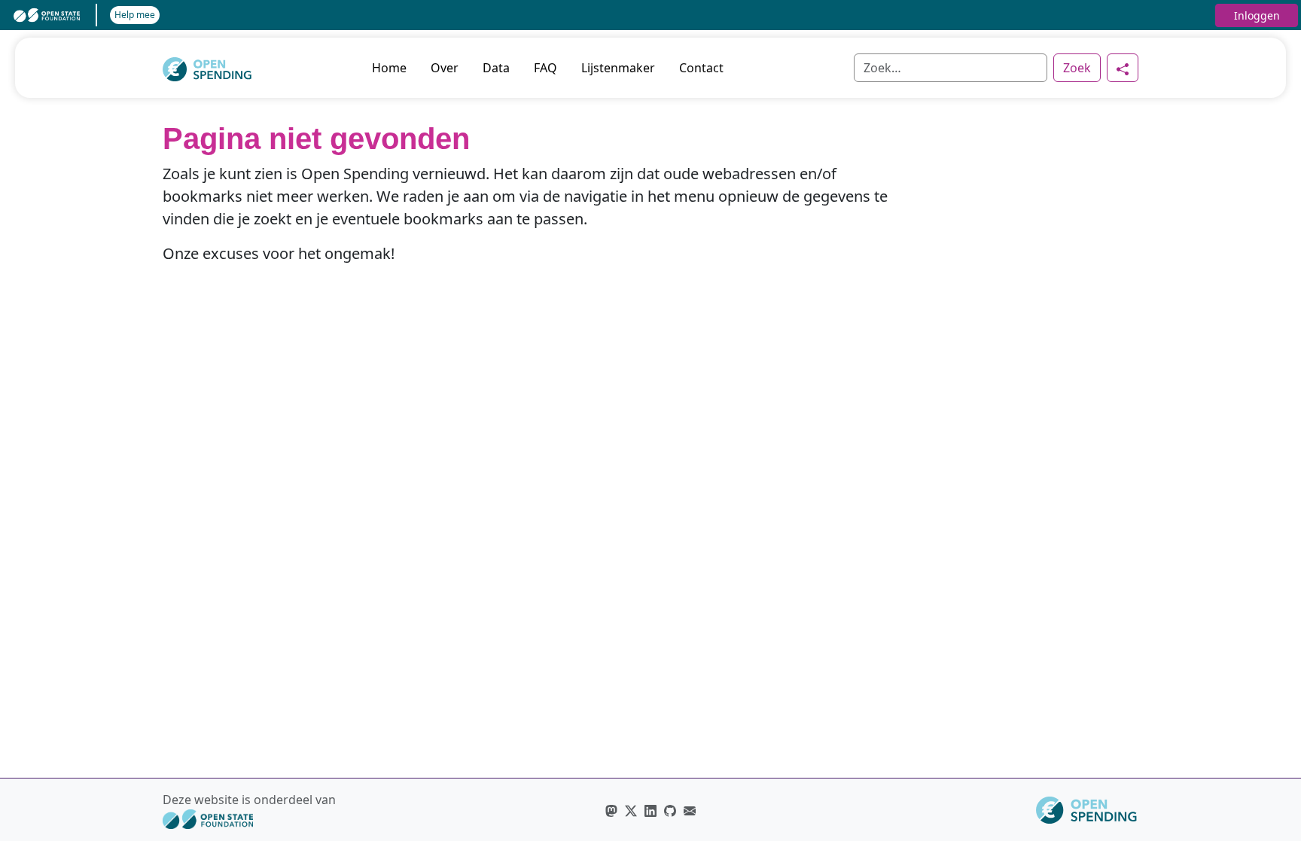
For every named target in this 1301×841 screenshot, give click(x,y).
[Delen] (1122, 67)
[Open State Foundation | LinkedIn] (650, 810)
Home (389, 67)
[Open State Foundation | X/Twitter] (631, 810)
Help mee (134, 14)
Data (496, 67)
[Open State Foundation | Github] (670, 810)
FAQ (545, 67)
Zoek (1077, 67)
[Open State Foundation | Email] (689, 810)
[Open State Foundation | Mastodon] (611, 810)
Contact (701, 67)
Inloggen (1257, 15)
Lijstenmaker (618, 67)
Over (445, 67)
